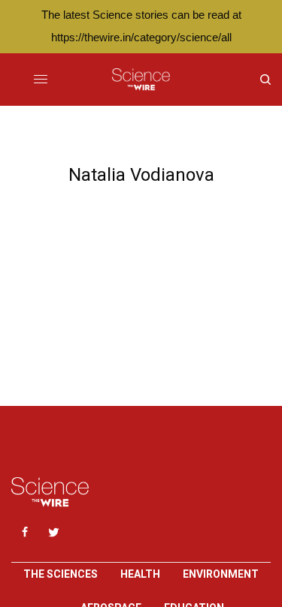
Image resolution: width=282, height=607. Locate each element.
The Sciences (60, 574)
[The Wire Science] (141, 79)
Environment (221, 574)
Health (140, 574)
